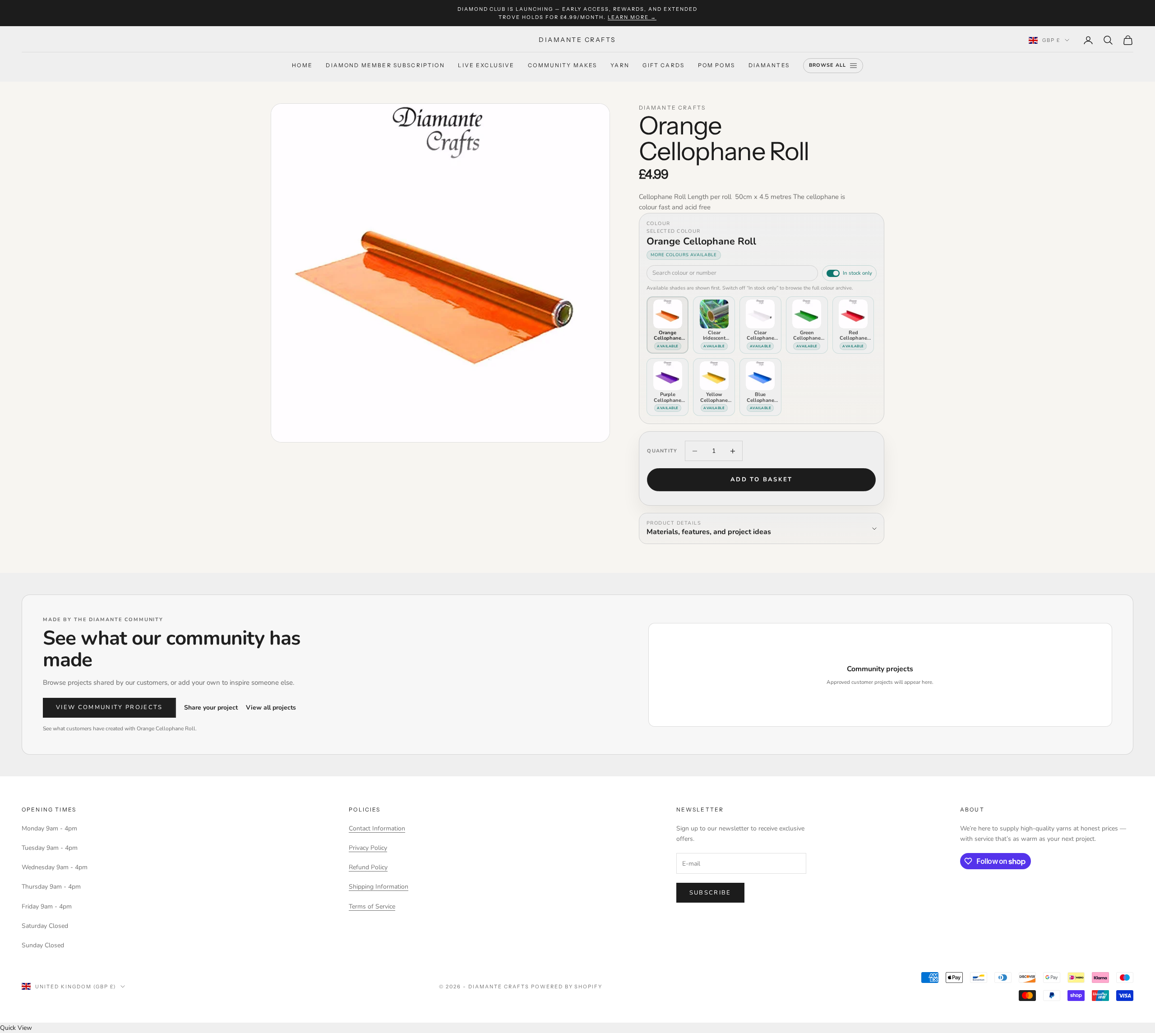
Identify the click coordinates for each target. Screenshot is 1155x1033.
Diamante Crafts (672, 107)
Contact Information (377, 828)
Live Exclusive (486, 65)
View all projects (271, 707)
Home (302, 65)
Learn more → (632, 17)
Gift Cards (663, 65)
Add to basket (761, 479)
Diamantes (769, 65)
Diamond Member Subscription (385, 65)
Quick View (16, 1028)
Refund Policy (368, 867)
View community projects (109, 707)
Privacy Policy (368, 848)
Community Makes (562, 65)
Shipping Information (378, 886)
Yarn (619, 65)
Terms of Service (372, 906)
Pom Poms (716, 65)
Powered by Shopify (567, 986)
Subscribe (710, 893)
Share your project (211, 707)
